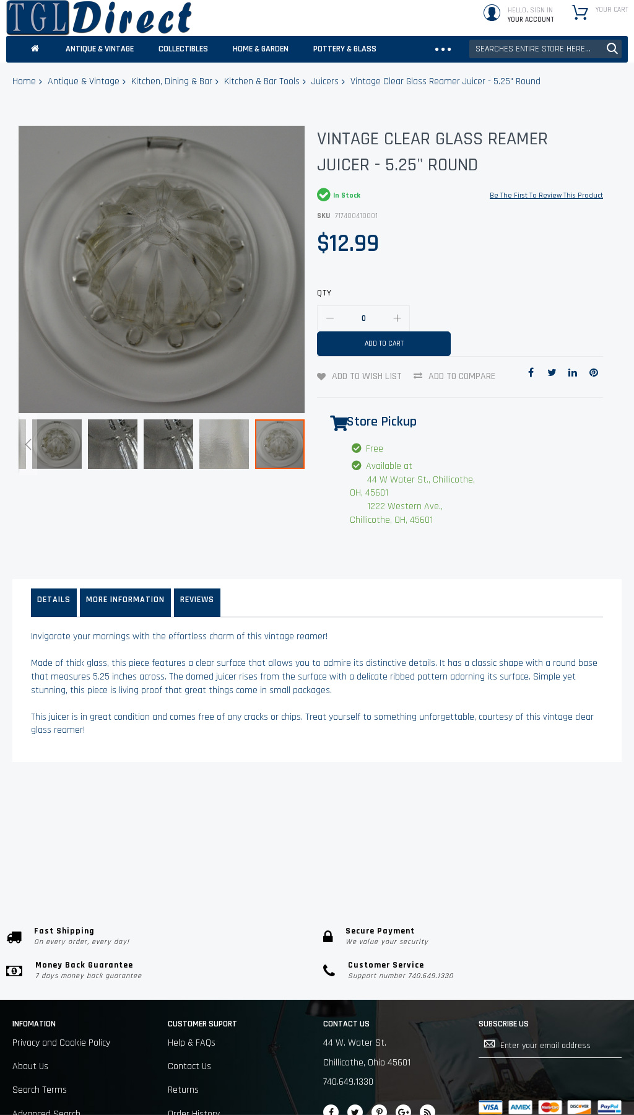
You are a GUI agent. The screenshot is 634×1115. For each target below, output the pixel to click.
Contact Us (189, 1066)
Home (24, 81)
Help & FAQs (191, 1042)
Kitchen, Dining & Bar (171, 81)
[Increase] (396, 318)
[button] (28, 444)
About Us (30, 1066)
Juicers (325, 81)
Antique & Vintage (83, 81)
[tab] (54, 602)
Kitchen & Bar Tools (262, 81)
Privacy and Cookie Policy (61, 1042)
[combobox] (545, 49)
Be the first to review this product (546, 195)
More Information (125, 599)
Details (54, 599)
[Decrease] (330, 318)
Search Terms (39, 1089)
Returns (183, 1089)
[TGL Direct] (99, 18)
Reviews (197, 599)
